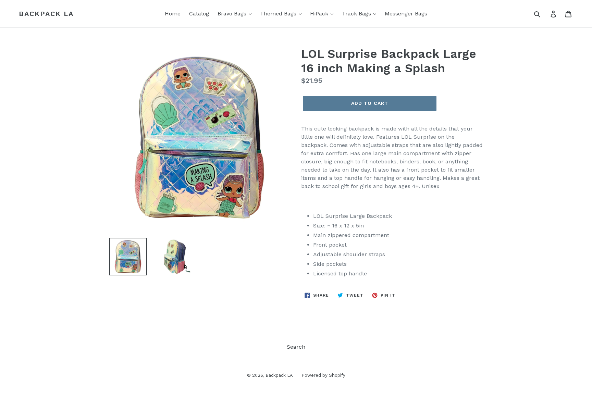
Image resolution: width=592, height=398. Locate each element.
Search (296, 347)
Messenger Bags (406, 13)
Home (173, 13)
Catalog (199, 13)
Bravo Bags (233, 13)
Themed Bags (279, 13)
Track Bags (357, 13)
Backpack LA (46, 14)
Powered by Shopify (323, 375)
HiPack (320, 13)
